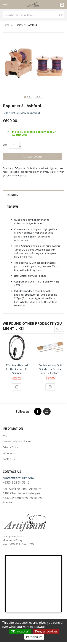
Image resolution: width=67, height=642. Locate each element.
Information (9, 453)
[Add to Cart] (16, 387)
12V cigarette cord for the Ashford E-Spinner (17, 369)
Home (6, 25)
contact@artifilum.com (18, 478)
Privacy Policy (10, 447)
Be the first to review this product (21, 113)
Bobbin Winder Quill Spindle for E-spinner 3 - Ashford (50, 369)
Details (12, 195)
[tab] (33, 195)
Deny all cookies (46, 631)
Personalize (34, 637)
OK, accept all (20, 631)
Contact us (9, 459)
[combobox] (33, 15)
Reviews (13, 207)
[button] (25, 97)
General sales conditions (17, 441)
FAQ (5, 435)
